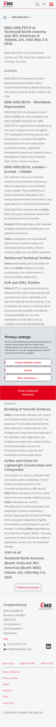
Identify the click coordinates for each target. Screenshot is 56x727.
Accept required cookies (28, 362)
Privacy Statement (28, 390)
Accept (28, 370)
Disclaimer (28, 394)
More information (27, 378)
